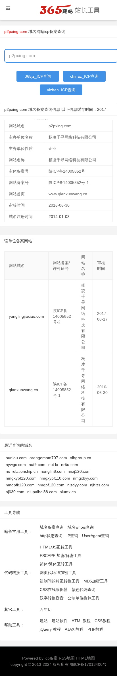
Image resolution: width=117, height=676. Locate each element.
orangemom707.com (48, 457)
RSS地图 (67, 658)
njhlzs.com (99, 485)
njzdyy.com (77, 485)
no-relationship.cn (22, 471)
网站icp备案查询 (50, 31)
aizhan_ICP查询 (61, 90)
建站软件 (60, 620)
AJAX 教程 (74, 629)
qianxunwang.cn (23, 389)
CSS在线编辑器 (54, 589)
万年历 (46, 609)
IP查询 (72, 535)
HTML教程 (81, 620)
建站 (44, 620)
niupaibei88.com (42, 491)
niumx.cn (68, 491)
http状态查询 (51, 535)
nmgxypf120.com (21, 478)
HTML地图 (85, 658)
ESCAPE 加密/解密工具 (61, 555)
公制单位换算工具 (83, 598)
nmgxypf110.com (54, 478)
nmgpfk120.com (20, 485)
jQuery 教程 (50, 629)
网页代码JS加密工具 (58, 572)
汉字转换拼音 (52, 598)
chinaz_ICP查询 (84, 76)
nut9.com (37, 464)
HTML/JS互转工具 (56, 547)
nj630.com (15, 491)
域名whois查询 (81, 527)
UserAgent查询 (95, 535)
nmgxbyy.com (85, 478)
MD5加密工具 (95, 581)
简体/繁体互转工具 (56, 564)
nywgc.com (16, 464)
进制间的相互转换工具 (60, 581)
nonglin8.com (53, 471)
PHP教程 (95, 629)
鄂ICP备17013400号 (88, 664)
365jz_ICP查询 (38, 76)
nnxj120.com (79, 471)
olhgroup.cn (80, 457)
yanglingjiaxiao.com (26, 316)
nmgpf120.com (50, 485)
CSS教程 (102, 620)
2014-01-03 (59, 216)
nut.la (53, 464)
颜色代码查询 (83, 589)
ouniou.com (16, 457)
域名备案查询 (52, 527)
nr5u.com (69, 464)
